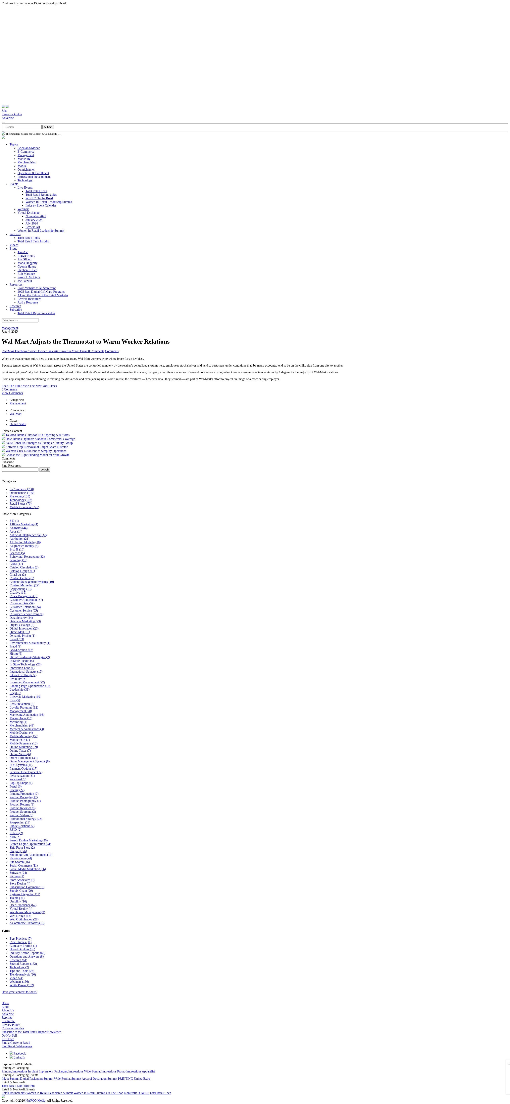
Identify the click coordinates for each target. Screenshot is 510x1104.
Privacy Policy (11, 1024)
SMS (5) (15, 836)
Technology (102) (21, 500)
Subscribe (16, 309)
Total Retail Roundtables (41, 194)
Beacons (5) (17, 553)
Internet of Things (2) (23, 675)
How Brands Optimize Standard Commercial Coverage (40, 439)
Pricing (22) (17, 790)
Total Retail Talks (29, 237)
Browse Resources (29, 298)
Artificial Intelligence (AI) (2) (28, 535)
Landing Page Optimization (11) (30, 686)
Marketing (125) (20, 496)
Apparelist (148, 1071)
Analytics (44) (18, 528)
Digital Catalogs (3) (22, 625)
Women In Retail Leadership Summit (49, 202)
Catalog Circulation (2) (24, 567)
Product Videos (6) (21, 815)
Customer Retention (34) (25, 607)
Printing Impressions (14, 1071)
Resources (16, 284)
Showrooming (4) (21, 858)
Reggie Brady (26, 255)
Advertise (8, 118)
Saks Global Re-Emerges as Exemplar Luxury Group (39, 443)
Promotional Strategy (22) (26, 818)
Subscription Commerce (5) (27, 887)
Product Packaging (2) (24, 797)
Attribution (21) (19, 538)
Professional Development (34, 176)
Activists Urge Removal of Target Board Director (36, 447)
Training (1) (17, 897)
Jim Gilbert (24, 259)
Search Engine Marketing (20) (29, 840)
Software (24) (18, 872)
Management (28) (21, 711)
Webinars (23, 209)
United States (18, 424)
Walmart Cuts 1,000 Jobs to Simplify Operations (36, 451)
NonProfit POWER (136, 1093)
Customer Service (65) (24, 610)
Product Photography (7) (25, 801)
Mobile (22, 166)
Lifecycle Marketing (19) (25, 696)
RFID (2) (15, 829)
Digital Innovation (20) (24, 628)
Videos (14, 245)
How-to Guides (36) (22, 949)
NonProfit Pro (26, 1085)
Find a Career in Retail (16, 1042)
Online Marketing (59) (24, 747)
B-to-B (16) (17, 549)
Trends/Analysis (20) (23, 974)
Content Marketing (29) (24, 585)
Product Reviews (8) (22, 808)
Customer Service (13, 1028)
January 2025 (34, 219)
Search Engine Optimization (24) (30, 844)
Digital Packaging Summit (36, 1078)
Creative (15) (18, 592)
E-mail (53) (17, 639)
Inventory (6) (18, 678)
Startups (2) (17, 876)
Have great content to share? (19, 992)
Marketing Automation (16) (27, 714)
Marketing (24, 158)
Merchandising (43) (22, 725)
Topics (14, 144)
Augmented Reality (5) (24, 546)
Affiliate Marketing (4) (24, 524)
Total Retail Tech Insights (34, 241)
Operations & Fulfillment (33, 173)
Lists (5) (15, 700)
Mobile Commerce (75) (24, 507)
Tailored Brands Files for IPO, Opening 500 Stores (38, 435)
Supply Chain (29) (21, 890)
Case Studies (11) (20, 942)
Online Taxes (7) (20, 750)
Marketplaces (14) (21, 718)
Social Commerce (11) (24, 865)
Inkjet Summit (10, 1078)
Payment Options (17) (23, 768)
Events (14, 184)
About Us (8, 1010)
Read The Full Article (15, 385)
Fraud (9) (15, 646)
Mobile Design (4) (21, 732)
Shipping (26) (18, 851)
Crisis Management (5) (24, 596)
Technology (25, 180)
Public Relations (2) (22, 826)
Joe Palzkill (25, 281)
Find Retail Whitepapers (17, 1046)
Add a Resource (28, 302)
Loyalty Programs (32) (24, 707)
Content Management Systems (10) (32, 581)
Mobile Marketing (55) (24, 736)
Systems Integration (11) (25, 894)
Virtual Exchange (28, 212)
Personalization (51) (22, 775)
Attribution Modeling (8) (25, 542)
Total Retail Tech (36, 191)
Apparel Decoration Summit (99, 1078)
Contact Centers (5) (22, 578)
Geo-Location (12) (21, 650)
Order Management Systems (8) (30, 761)
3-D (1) (14, 520)
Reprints (7, 1017)
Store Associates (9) (22, 880)
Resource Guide (12, 114)
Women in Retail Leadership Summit (49, 1093)
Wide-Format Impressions (100, 1071)
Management (26, 155)
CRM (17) (16, 563)
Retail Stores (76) (20, 503)
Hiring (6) (16, 653)
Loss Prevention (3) (22, 704)
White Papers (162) (22, 985)
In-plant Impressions (41, 1071)
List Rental (8, 1021)
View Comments (12, 393)
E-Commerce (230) (22, 489)
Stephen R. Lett (27, 270)
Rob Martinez (26, 273)
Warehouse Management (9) (27, 912)
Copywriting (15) (20, 589)
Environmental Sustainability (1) (30, 642)
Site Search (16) (20, 862)
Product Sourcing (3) (23, 811)
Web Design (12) (20, 915)
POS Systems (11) (21, 765)
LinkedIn (19, 1057)
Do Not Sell (9, 1035)
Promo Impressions (129, 1071)
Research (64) (18, 960)
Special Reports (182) (23, 963)
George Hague (27, 266)
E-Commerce (26, 151)
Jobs (4, 110)
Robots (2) (16, 833)
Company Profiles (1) (23, 945)
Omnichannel (26, 169)
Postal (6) (16, 786)
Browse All (33, 227)
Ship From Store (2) (22, 847)
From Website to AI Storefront (37, 288)
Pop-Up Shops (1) (21, 783)
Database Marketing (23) (25, 621)
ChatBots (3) (18, 574)
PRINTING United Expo (134, 1078)
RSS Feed (8, 1039)
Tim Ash (23, 252)
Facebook (19, 1053)
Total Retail (9, 1085)
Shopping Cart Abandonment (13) (31, 854)
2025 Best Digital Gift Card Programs (41, 291)
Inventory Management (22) (27, 682)
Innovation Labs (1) (22, 668)
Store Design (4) (20, 883)
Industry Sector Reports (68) (27, 953)
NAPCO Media (35, 1100)
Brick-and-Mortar (29, 148)
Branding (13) (18, 560)
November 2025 (36, 216)
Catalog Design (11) (22, 571)
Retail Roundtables (14, 1093)
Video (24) (16, 978)
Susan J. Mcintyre (29, 277)
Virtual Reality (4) (21, 908)
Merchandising (27, 162)
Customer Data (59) (22, 603)
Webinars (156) (19, 981)
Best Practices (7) (20, 938)
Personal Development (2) (26, 772)
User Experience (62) (23, 905)
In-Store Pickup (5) (22, 660)
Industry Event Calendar (41, 205)
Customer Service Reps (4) (26, 614)
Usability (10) (18, 901)
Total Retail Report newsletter (36, 313)
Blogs (13, 248)
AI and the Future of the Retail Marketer (43, 295)
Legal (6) (15, 693)
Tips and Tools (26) (22, 971)
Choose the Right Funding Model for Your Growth (38, 455)
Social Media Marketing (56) (28, 869)
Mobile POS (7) (20, 739)
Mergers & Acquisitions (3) (27, 729)
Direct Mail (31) (20, 632)
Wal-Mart (16, 413)
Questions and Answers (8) (27, 956)
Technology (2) (19, 967)
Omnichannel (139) (22, 492)
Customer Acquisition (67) (26, 599)
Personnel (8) (18, 779)
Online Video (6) (20, 754)
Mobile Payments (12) (23, 743)
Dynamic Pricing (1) (22, 635)
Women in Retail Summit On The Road (98, 1093)
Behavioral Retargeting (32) (27, 556)
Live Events (25, 187)
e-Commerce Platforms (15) (27, 923)
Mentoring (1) (18, 721)
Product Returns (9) (22, 804)
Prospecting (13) (20, 822)
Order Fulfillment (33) (23, 757)
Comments (112, 351)
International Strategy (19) (26, 671)
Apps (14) (16, 531)
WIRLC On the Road (39, 198)
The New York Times (43, 385)
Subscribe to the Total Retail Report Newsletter (31, 1032)
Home (5, 1003)
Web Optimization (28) (24, 919)
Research (15, 306)
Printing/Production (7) (24, 793)
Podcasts (15, 234)
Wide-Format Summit (67, 1078)
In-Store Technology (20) (25, 664)
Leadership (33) (19, 689)
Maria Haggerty (27, 263)
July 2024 (32, 223)
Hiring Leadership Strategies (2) (30, 657)
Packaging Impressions (68, 1071)
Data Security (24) (21, 617)
